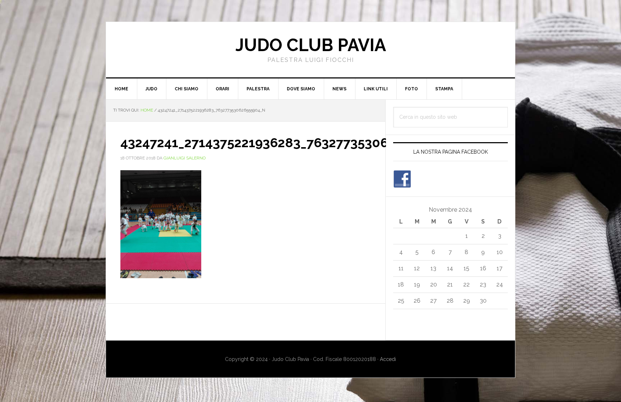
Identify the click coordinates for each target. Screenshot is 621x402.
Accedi (388, 359)
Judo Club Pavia (310, 45)
